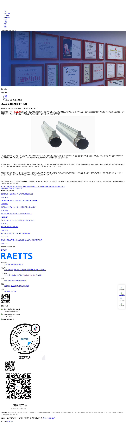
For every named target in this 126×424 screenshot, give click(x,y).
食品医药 (20, 275)
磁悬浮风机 (17, 270)
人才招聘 (14, 291)
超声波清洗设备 (98, 412)
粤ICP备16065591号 (49, 418)
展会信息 (23, 280)
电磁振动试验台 (66, 412)
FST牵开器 (4, 414)
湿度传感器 (89, 412)
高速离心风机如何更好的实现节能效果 (50, 186)
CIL (52, 412)
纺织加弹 (26, 275)
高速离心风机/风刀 (40, 270)
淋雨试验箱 (108, 412)
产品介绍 (20, 286)
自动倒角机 (57, 412)
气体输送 (14, 275)
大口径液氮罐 (76, 412)
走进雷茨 (7, 264)
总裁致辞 (14, 264)
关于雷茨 (7, 13)
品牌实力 (20, 264)
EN (5, 27)
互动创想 (10, 421)
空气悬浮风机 (8, 270)
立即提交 (4, 250)
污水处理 (7, 275)
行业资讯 (17, 280)
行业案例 (7, 17)
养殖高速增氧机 (29, 412)
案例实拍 (7, 286)
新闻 (5, 19)
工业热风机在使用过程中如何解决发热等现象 (18, 186)
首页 (5, 11)
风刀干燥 (39, 275)
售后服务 (26, 286)
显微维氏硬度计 (13, 414)
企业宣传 (14, 286)
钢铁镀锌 (32, 275)
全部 (5, 280)
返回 (21, 188)
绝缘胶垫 (47, 412)
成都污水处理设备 (118, 412)
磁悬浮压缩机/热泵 (27, 270)
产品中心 (7, 15)
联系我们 (7, 291)
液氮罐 (83, 412)
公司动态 (11, 280)
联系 (5, 23)
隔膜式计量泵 (39, 412)
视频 (5, 21)
